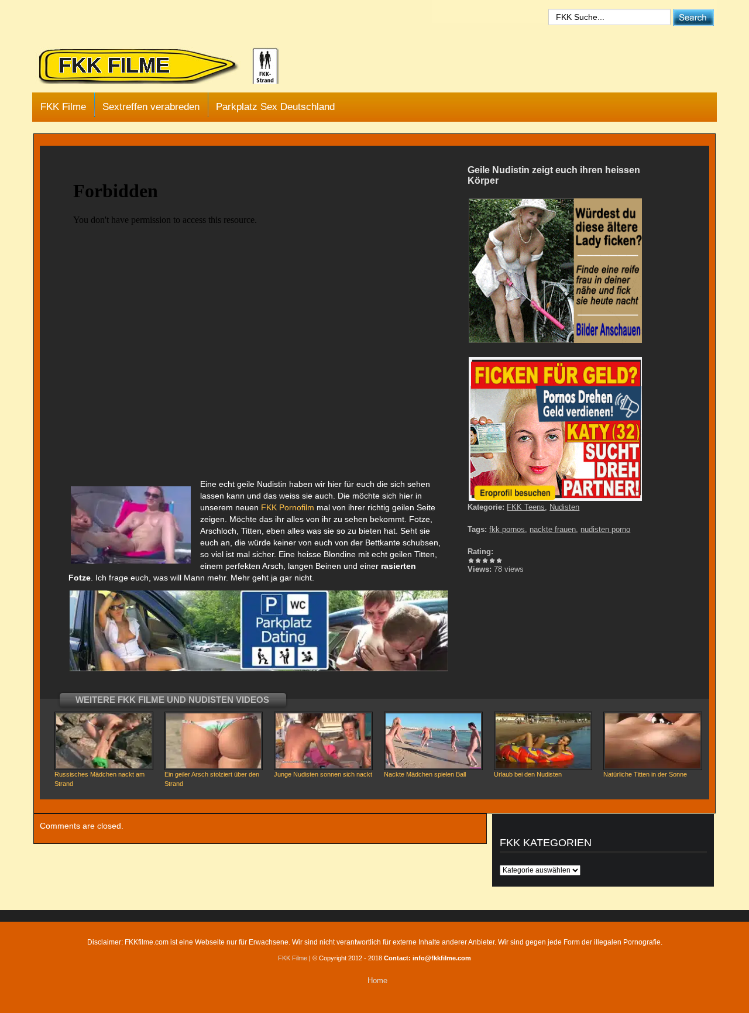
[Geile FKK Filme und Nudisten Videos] (166, 67)
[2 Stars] (478, 560)
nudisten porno (605, 529)
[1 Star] (471, 560)
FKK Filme (63, 106)
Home (377, 980)
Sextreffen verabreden (151, 106)
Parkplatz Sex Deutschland (275, 106)
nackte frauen (553, 529)
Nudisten (564, 507)
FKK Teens (526, 507)
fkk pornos (507, 529)
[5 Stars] (499, 560)
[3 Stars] (485, 560)
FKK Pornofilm (286, 507)
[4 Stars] (492, 560)
